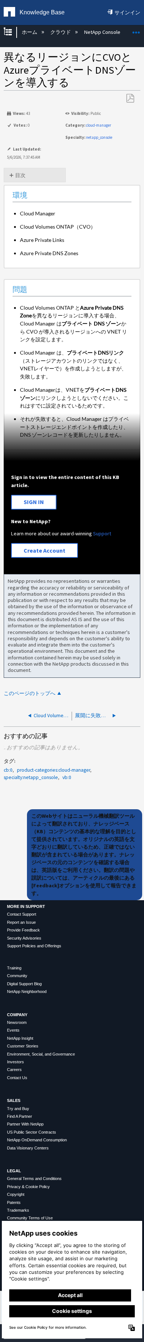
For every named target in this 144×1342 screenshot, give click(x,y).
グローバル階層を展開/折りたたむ (12, 32)
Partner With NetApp (25, 1124)
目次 (20, 175)
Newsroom (17, 1022)
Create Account (44, 550)
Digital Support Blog (24, 984)
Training (14, 968)
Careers (14, 1069)
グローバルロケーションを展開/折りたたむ (136, 30)
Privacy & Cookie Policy (28, 1186)
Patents (14, 1202)
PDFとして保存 (130, 98)
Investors (15, 1062)
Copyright (15, 1194)
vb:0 (66, 777)
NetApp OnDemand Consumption (37, 1140)
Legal (14, 1171)
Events (13, 1030)
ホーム (30, 32)
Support (102, 533)
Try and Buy (18, 1108)
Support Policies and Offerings (34, 946)
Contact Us (17, 1077)
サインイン (127, 12)
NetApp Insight (20, 1038)
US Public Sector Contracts (31, 1132)
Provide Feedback (23, 930)
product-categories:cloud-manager (53, 770)
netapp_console (99, 137)
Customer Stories (22, 1046)
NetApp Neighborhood (27, 991)
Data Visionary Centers (28, 1148)
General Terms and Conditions (34, 1178)
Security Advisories (24, 938)
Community (17, 975)
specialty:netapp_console (31, 777)
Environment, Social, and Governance (41, 1054)
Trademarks (18, 1210)
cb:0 (8, 770)
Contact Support (21, 914)
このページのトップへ (29, 693)
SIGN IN (34, 502)
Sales (13, 1100)
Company (17, 1014)
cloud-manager (98, 125)
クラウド (61, 32)
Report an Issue (21, 922)
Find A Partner (19, 1116)
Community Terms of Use (30, 1218)
